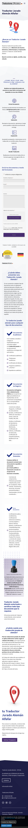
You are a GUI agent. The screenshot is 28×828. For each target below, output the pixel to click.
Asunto (5, 193)
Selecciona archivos (14, 217)
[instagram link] (3, 803)
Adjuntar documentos (9, 210)
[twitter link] (7, 803)
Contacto (6, 780)
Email (5, 184)
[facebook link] (10, 803)
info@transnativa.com (10, 798)
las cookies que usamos (10, 818)
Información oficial (7, 786)
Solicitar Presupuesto (10, 740)
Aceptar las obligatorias (8, 822)
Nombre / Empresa (8, 177)
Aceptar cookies (6, 825)
